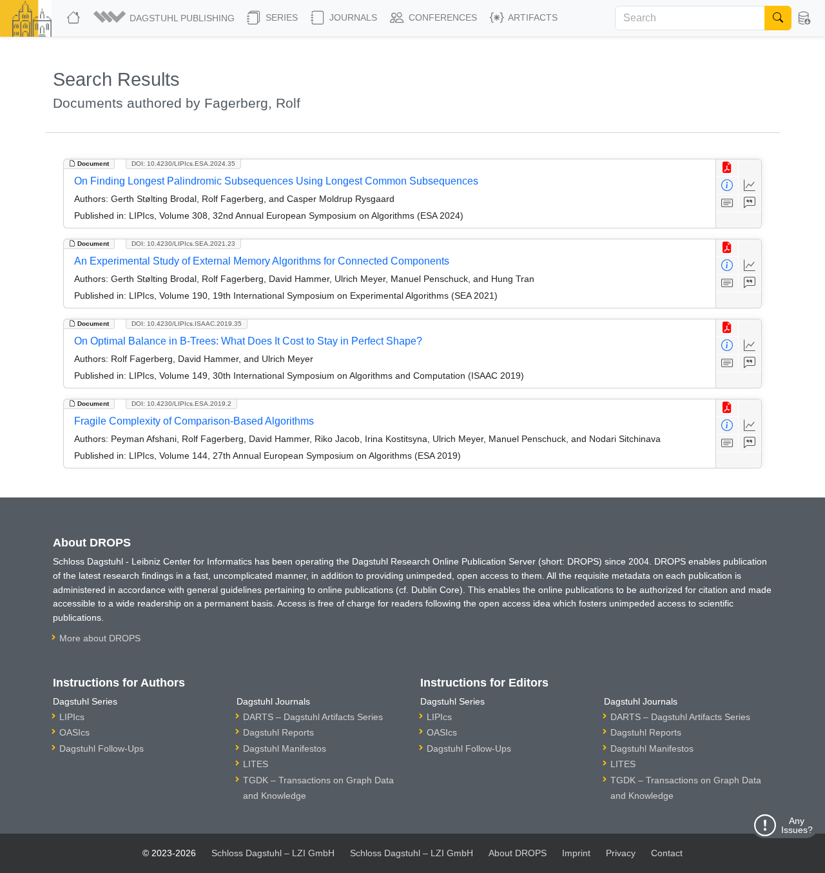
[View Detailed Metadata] (727, 185)
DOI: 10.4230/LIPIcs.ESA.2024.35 (183, 163)
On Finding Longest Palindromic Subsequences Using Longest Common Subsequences (276, 181)
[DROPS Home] (75, 18)
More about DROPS (100, 638)
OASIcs (74, 732)
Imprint (576, 853)
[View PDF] (727, 168)
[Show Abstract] (727, 203)
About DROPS (518, 853)
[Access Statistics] (750, 185)
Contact (667, 853)
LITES (255, 764)
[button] (165, 18)
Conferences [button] (441, 17)
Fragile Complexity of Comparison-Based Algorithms (194, 421)
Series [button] (280, 17)
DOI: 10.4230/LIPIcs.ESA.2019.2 (181, 403)
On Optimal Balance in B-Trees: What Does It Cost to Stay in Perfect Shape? (248, 341)
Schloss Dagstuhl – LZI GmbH (273, 853)
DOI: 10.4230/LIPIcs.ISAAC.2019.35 (186, 323)
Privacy (621, 853)
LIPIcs (71, 717)
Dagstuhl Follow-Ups (101, 748)
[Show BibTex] (750, 203)
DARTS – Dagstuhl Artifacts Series (313, 717)
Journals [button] (352, 17)
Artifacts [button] (532, 17)
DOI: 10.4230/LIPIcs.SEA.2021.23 (183, 243)
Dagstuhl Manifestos (284, 748)
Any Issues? (797, 825)
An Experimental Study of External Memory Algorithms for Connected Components (261, 261)
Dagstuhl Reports (278, 732)
